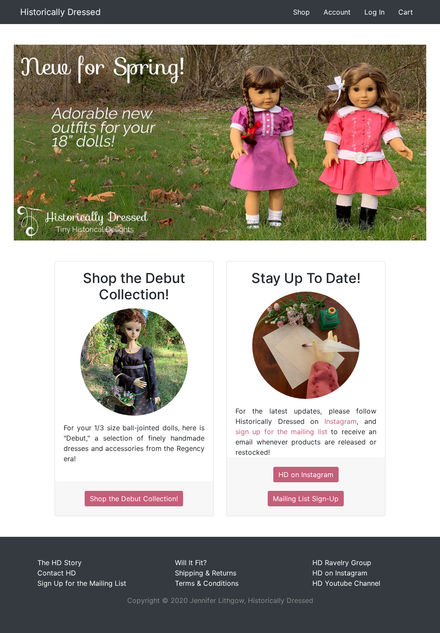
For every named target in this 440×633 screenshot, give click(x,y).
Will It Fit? (191, 562)
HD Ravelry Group (341, 562)
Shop (301, 12)
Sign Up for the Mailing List (81, 583)
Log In (374, 12)
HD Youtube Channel (346, 583)
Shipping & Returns (205, 573)
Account (337, 12)
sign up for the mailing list (281, 431)
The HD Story (59, 562)
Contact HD (56, 573)
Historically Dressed (60, 12)
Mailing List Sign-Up (306, 498)
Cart (405, 12)
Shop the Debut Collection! (134, 498)
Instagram (340, 421)
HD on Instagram (305, 474)
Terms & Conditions (206, 583)
